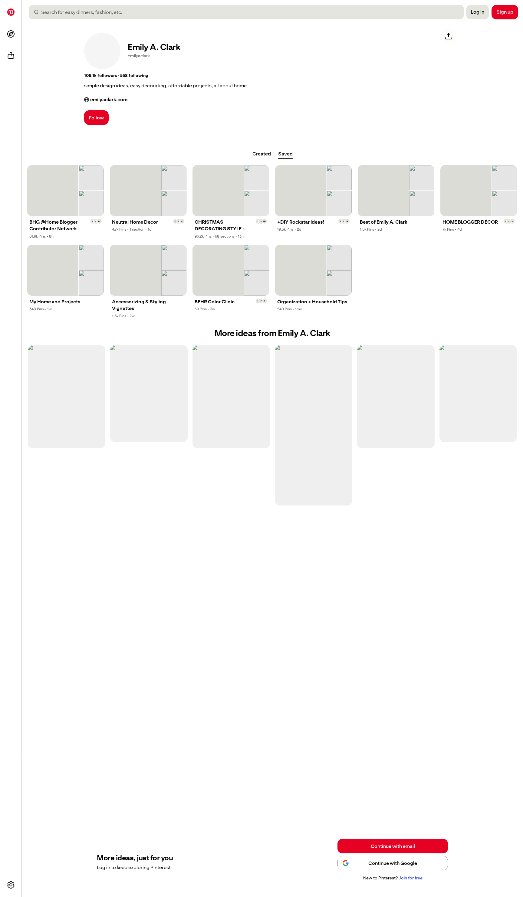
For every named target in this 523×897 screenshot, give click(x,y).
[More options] (11, 885)
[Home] (11, 12)
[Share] (448, 36)
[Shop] (11, 55)
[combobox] (248, 12)
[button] (100, 76)
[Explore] (11, 34)
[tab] (262, 154)
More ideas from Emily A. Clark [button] (273, 333)
